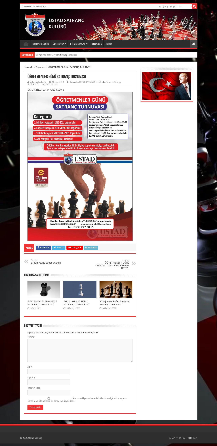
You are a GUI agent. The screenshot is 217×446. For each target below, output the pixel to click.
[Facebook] (168, 7)
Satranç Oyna (78, 44)
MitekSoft (192, 438)
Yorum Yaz (35, 84)
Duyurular (40, 67)
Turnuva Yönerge (113, 82)
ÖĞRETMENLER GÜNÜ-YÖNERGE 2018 (45, 90)
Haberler (101, 82)
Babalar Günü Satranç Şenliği (46, 261)
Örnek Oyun (58, 44)
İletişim (109, 44)
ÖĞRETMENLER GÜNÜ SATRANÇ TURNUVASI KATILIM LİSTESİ (112, 264)
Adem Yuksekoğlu (38, 82)
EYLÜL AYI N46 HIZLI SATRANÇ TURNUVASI (76, 303)
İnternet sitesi (34, 388)
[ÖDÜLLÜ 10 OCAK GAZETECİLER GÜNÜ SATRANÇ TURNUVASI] (36, 53)
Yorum (31, 337)
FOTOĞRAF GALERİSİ (88, 82)
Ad (29, 367)
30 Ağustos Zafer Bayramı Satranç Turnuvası (115, 303)
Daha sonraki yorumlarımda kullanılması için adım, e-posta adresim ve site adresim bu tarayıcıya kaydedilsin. (77, 399)
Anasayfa (26, 43)
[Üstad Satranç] (56, 24)
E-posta (32, 377)
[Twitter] (170, 7)
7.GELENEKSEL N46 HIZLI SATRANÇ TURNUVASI (42, 303)
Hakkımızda (96, 44)
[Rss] (160, 7)
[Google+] (164, 7)
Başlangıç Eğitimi (41, 44)
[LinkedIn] (174, 7)
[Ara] (194, 6)
